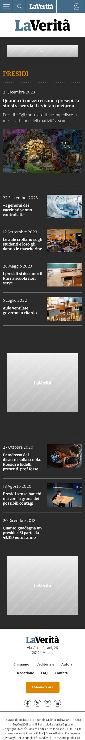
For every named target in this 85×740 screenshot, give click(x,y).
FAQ (44, 673)
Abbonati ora (42, 687)
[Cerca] (19, 6)
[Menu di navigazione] (6, 6)
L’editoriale (45, 664)
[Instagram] (47, 703)
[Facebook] (27, 703)
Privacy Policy (34, 733)
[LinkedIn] (57, 703)
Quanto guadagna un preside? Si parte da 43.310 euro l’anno (22, 533)
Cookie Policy (54, 733)
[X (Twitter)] (37, 703)
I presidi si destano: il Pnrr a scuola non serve (22, 278)
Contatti (61, 673)
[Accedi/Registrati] (77, 6)
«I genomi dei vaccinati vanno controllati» (17, 210)
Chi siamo (21, 664)
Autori (66, 664)
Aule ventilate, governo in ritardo (20, 310)
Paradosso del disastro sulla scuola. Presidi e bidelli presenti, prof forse (22, 462)
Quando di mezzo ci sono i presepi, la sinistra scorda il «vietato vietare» (41, 103)
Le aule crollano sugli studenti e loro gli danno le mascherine (22, 244)
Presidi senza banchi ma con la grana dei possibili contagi (22, 498)
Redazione (25, 673)
